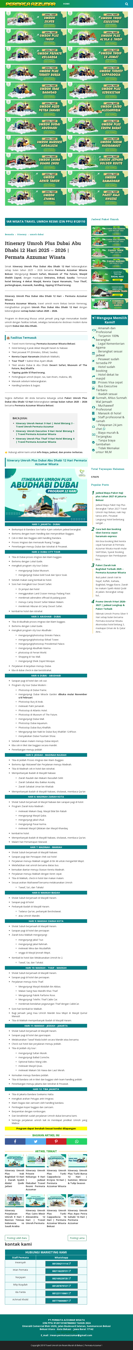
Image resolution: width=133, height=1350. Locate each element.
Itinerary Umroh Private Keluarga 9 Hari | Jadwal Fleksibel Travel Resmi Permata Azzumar (35, 1180)
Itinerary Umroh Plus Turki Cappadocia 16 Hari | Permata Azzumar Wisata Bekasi (56, 1218)
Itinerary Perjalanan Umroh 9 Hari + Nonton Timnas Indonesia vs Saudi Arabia (14, 1218)
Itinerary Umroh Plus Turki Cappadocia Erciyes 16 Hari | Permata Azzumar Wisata (56, 1178)
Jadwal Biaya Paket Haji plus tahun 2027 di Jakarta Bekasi (111, 496)
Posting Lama (77, 1238)
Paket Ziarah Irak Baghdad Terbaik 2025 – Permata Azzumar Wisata (111, 569)
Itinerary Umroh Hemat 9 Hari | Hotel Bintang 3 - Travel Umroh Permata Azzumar (45, 425)
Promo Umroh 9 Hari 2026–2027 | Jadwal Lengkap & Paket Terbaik (111, 605)
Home (66, 3)
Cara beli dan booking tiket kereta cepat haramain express (108, 533)
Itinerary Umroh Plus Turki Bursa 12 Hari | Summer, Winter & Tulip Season (77, 1177)
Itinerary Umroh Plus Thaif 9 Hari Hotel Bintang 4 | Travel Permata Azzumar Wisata (45, 440)
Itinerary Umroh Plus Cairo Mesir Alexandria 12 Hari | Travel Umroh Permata (35, 1217)
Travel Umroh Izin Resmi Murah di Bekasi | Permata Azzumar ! (73, 1345)
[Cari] (126, 4)
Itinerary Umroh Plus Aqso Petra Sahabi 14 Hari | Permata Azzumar (77, 1217)
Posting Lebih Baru (17, 1238)
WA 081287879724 (66, 1332)
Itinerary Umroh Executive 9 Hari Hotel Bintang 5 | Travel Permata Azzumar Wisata (45, 433)
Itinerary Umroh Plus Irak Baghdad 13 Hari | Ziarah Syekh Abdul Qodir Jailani (14, 1178)
